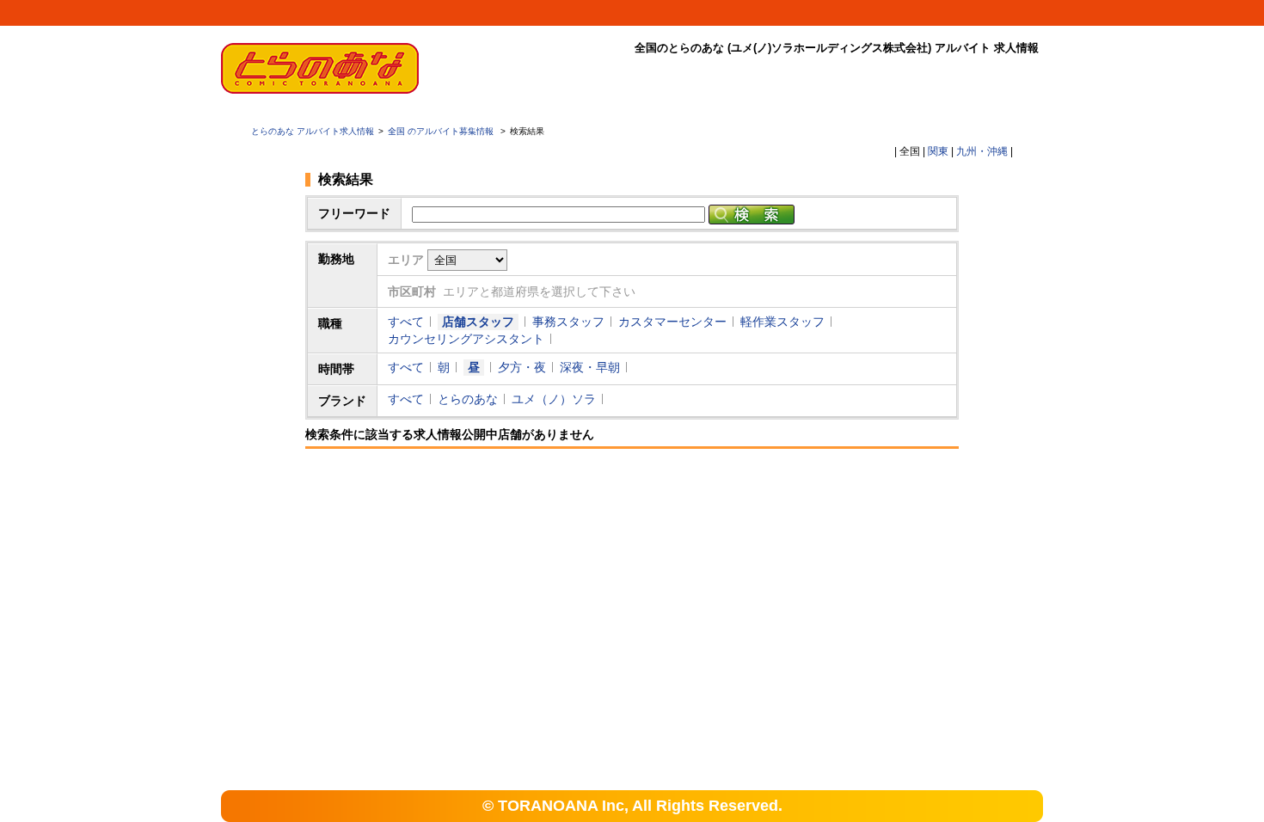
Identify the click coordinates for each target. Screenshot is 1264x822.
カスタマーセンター (672, 321)
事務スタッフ (568, 321)
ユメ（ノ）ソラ (554, 399)
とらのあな (468, 399)
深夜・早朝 (590, 367)
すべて (406, 321)
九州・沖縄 (982, 151)
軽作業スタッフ (782, 321)
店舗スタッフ (478, 321)
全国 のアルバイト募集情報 (442, 131)
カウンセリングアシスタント (466, 339)
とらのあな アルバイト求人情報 (312, 131)
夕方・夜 (522, 367)
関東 (938, 151)
